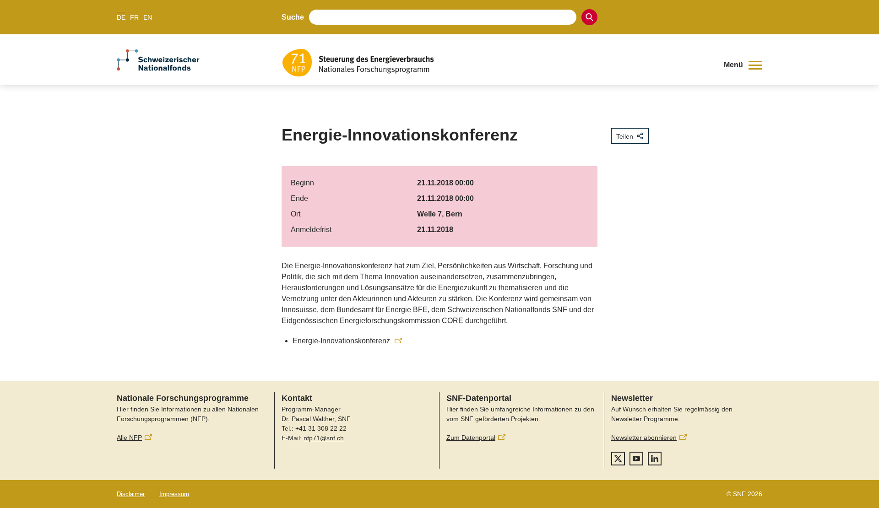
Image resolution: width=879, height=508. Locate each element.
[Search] (589, 17)
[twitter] (618, 458)
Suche (293, 17)
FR (134, 17)
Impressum (174, 494)
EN (147, 17)
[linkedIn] (655, 458)
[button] (743, 65)
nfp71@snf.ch (324, 438)
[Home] (496, 62)
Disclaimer (131, 494)
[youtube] (636, 458)
